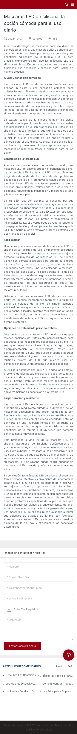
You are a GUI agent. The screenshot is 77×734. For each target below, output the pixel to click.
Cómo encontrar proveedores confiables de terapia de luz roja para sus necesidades (58, 683)
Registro (60, 666)
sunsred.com (45, 725)
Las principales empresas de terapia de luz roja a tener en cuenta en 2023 (58, 691)
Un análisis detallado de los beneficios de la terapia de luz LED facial (21, 691)
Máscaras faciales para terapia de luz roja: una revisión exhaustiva (58, 675)
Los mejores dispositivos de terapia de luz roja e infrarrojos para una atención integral (21, 683)
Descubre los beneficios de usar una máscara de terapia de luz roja (27, 675)
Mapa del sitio (63, 725)
